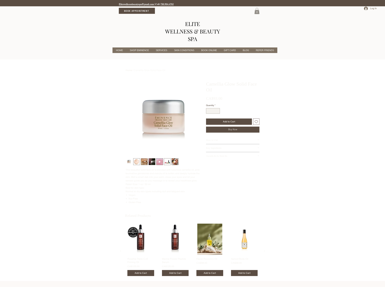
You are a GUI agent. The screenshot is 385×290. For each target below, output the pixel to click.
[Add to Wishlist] (256, 121)
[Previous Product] (120, 251)
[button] (257, 11)
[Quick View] (140, 239)
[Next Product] (264, 251)
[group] (192, 250)
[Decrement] (208, 111)
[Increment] (217, 111)
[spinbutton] (213, 111)
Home (129, 70)
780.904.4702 (167, 4)
